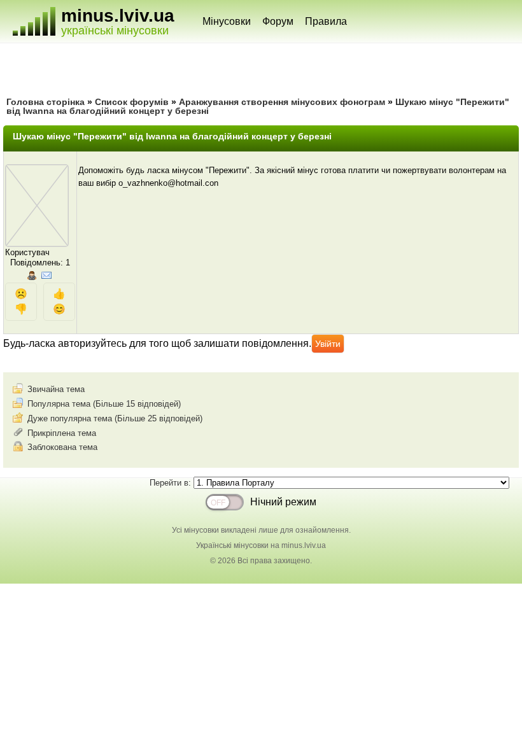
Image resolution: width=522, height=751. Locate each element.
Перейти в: (172, 483)
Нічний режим (283, 501)
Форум (277, 21)
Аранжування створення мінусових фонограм (282, 102)
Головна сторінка (45, 102)
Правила (326, 21)
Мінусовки (226, 21)
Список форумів (132, 102)
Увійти (328, 344)
